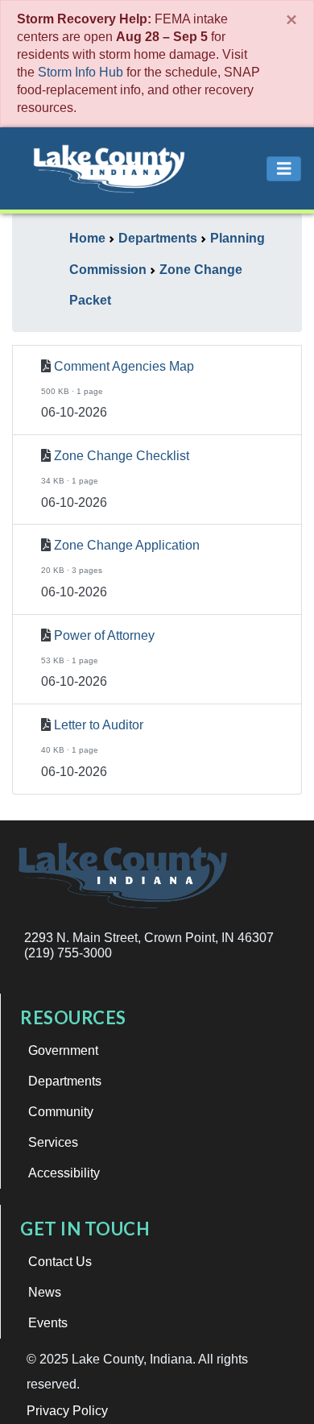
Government (63, 1050)
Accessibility (64, 1173)
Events (48, 1323)
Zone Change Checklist (121, 456)
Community (60, 1112)
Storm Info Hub (80, 72)
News (44, 1292)
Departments (64, 1081)
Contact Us (60, 1261)
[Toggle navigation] (284, 168)
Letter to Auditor (98, 725)
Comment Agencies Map (124, 366)
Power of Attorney (104, 635)
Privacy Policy (67, 1411)
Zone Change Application (127, 545)
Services (53, 1142)
